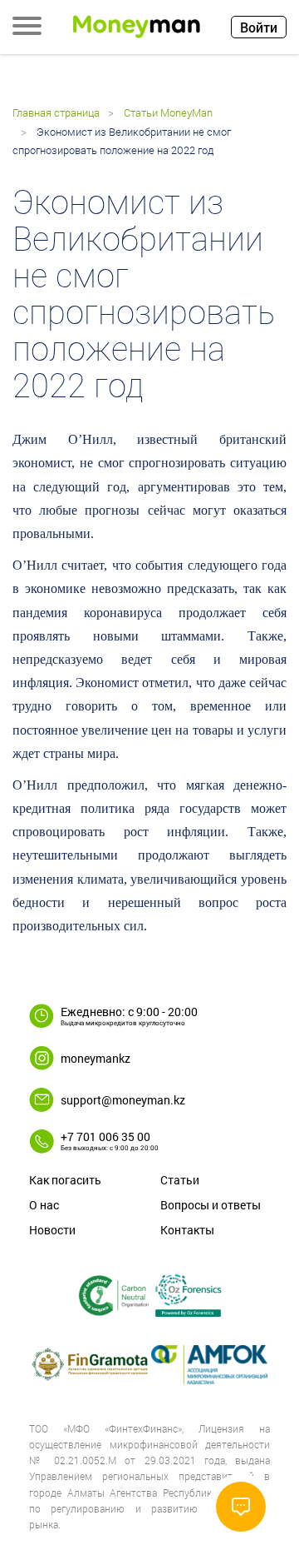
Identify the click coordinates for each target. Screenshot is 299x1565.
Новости (52, 1230)
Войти (258, 27)
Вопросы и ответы (210, 1205)
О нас (44, 1205)
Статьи (179, 1180)
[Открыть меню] (27, 27)
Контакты (187, 1230)
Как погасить (65, 1180)
